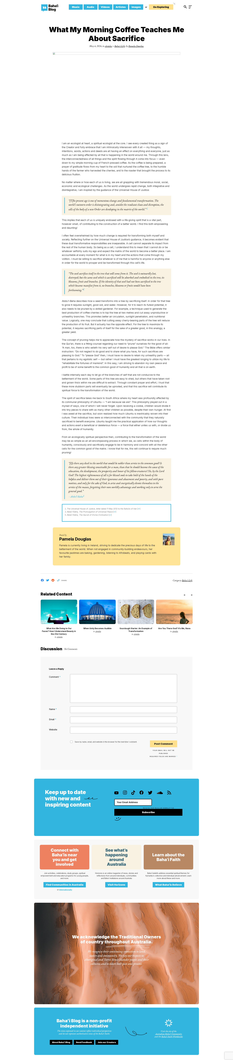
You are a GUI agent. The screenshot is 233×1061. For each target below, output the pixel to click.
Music (75, 7)
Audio (90, 7)
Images (136, 7)
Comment (55, 677)
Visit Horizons (116, 884)
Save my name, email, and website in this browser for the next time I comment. (106, 742)
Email (52, 719)
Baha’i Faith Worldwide (172, 1036)
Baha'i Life (119, 46)
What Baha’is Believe (168, 884)
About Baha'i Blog (61, 1042)
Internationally (65, 890)
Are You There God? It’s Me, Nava (174, 628)
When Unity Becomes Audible (97, 628)
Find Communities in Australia (64, 884)
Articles (121, 7)
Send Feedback (84, 1042)
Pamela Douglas (136, 46)
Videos (105, 7)
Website (53, 729)
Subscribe (148, 812)
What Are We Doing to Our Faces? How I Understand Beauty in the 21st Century (59, 631)
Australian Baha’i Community (168, 1033)
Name (53, 709)
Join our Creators (107, 1042)
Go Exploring (161, 7)
